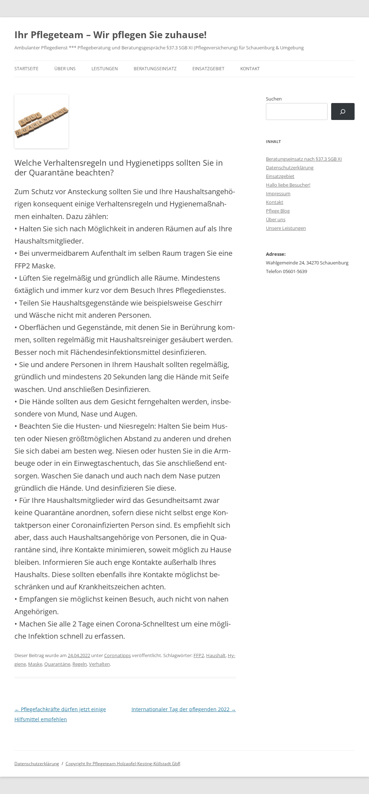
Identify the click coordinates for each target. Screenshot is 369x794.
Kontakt (250, 69)
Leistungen (105, 69)
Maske (35, 664)
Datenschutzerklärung (290, 167)
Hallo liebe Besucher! (288, 185)
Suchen (274, 98)
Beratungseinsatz (155, 69)
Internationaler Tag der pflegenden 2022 (184, 709)
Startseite (26, 69)
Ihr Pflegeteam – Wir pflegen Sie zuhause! (110, 34)
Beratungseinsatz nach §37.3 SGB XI (304, 159)
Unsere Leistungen (286, 228)
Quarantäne (57, 664)
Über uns (65, 69)
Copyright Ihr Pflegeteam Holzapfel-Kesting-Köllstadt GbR (123, 763)
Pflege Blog (278, 211)
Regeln (79, 664)
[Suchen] (343, 111)
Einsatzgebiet (208, 69)
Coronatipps (117, 655)
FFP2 (199, 655)
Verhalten (99, 664)
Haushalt (216, 655)
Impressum (278, 193)
